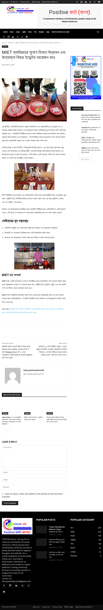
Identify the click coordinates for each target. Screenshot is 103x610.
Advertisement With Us (50, 2)
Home (5, 32)
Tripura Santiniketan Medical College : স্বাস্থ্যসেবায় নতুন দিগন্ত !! (57, 529)
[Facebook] (77, 2)
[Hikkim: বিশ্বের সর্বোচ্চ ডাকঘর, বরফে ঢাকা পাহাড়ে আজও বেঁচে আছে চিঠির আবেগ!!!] (75, 150)
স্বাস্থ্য (47, 32)
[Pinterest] (32, 71)
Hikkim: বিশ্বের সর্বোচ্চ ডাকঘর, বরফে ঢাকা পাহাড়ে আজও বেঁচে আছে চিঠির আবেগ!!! (90, 150)
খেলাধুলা (18, 32)
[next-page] (8, 430)
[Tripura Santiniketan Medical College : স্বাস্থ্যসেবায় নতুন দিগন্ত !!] (41, 529)
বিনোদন (30, 32)
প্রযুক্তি (24, 32)
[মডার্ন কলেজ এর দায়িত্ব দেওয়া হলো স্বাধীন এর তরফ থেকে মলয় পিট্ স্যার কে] (41, 555)
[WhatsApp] (95, 2)
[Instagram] (81, 2)
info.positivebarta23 (33, 370)
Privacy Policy (25, 2)
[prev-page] (3, 430)
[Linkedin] (86, 2)
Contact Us (14, 2)
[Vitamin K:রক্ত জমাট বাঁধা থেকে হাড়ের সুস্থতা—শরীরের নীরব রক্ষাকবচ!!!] (75, 129)
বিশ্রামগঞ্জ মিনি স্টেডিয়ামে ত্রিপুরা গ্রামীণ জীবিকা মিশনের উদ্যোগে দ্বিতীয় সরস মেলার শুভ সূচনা (57, 419)
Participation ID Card (60, 32)
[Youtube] (99, 2)
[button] (98, 32)
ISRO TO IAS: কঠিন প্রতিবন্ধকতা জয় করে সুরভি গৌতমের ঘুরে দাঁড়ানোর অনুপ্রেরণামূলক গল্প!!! (91, 140)
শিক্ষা (35, 32)
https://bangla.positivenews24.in (33, 374)
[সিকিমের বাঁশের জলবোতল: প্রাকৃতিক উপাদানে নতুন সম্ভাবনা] (34, 407)
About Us (5, 2)
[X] (90, 2)
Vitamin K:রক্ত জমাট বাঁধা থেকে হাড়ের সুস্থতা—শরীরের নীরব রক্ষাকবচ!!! (90, 130)
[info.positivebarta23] (13, 375)
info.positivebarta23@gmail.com (16, 581)
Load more (85, 159)
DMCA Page (36, 2)
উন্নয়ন (11, 32)
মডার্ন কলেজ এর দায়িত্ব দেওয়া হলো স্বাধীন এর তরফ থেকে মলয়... (56, 554)
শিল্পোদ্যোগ (41, 32)
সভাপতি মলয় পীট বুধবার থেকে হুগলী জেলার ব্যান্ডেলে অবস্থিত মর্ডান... (57, 542)
